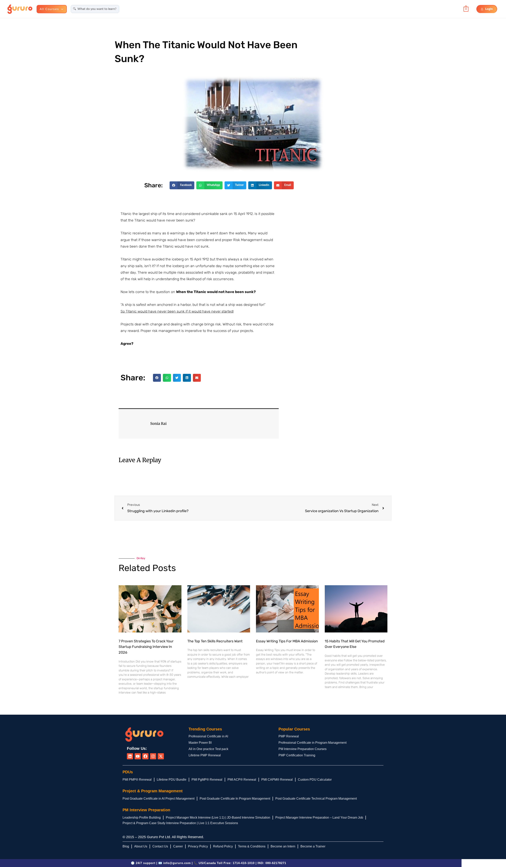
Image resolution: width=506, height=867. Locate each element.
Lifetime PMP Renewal (205, 755)
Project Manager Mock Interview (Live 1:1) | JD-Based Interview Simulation (218, 817)
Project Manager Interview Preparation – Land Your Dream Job (319, 817)
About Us (140, 846)
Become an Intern (283, 846)
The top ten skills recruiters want (215, 641)
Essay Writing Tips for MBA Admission (287, 641)
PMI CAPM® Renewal (277, 779)
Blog (126, 846)
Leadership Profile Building (142, 817)
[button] (61, 9)
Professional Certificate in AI (208, 736)
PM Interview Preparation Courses (302, 749)
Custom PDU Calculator (315, 779)
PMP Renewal (288, 736)
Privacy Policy (198, 846)
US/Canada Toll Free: (227, 863)
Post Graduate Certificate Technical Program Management (316, 798)
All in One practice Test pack (208, 749)
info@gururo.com (177, 863)
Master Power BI (200, 742)
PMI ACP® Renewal (242, 779)
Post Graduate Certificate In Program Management (235, 798)
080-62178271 (275, 863)
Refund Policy (223, 846)
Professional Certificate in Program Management (312, 742)
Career (178, 846)
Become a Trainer (312, 846)
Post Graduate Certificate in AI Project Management (158, 798)
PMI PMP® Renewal (137, 779)
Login (489, 9)
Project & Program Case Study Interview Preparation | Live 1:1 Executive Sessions (180, 823)
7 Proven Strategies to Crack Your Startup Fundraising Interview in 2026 (146, 647)
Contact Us (160, 846)
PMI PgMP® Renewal (207, 779)
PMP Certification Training (296, 755)
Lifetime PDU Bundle (171, 779)
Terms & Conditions (251, 846)
